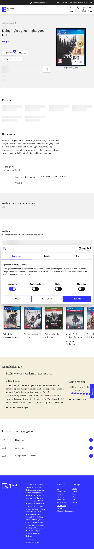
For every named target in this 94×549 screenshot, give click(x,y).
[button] (47, 440)
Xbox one (22, 53)
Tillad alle (77, 299)
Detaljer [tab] (47, 256)
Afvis (17, 299)
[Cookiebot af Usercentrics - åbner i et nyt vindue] (80, 249)
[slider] (71, 48)
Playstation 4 (8, 53)
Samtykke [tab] (16, 256)
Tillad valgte (47, 299)
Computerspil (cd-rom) (12, 59)
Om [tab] (77, 256)
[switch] (35, 289)
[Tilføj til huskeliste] (46, 69)
